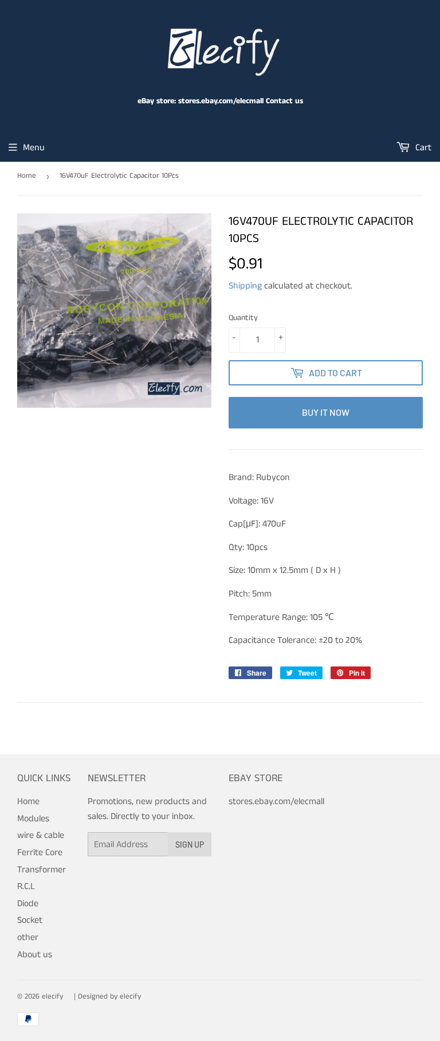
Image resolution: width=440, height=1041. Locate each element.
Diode (27, 903)
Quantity (243, 317)
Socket (29, 920)
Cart (422, 147)
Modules (33, 818)
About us (34, 954)
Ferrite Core (39, 852)
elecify (52, 996)
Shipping (245, 286)
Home (26, 175)
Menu (34, 147)
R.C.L (26, 886)
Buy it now (325, 412)
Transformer (41, 869)
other (27, 937)
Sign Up (189, 844)
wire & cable (40, 835)
